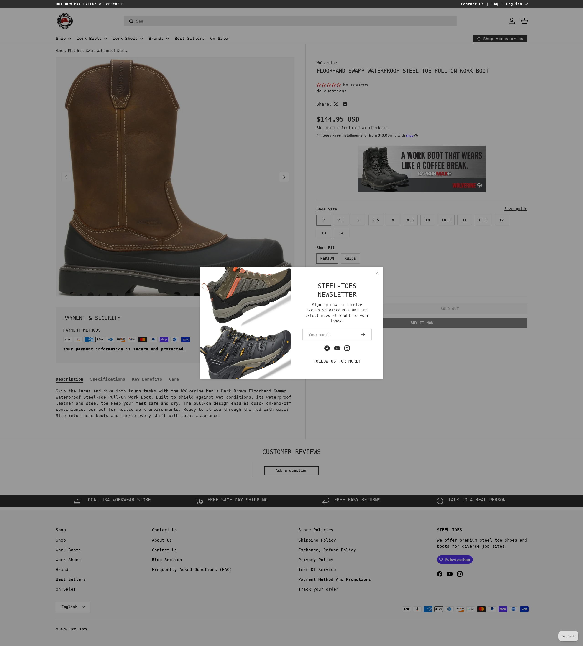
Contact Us (472, 4)
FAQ (494, 4)
